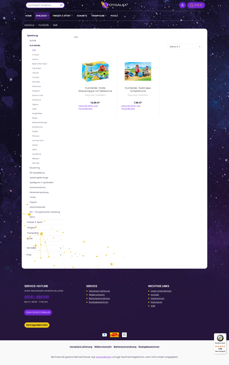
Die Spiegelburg (37, 172)
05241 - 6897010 (36, 297)
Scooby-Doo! (38, 140)
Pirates (35, 131)
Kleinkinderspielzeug (39, 192)
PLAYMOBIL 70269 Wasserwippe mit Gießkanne (95, 90)
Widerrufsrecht (97, 294)
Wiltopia (35, 158)
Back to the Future (39, 64)
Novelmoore (37, 127)
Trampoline (33, 233)
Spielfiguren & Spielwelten (42, 182)
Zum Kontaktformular (38, 312)
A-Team (35, 55)
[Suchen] (61, 5)
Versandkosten (103, 356)
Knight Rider (37, 113)
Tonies (33, 197)
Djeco (32, 217)
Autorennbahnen (38, 187)
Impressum (156, 302)
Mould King (35, 167)
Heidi (34, 109)
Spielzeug (32, 35)
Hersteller (31, 247)
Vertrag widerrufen (37, 325)
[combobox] (42, 5)
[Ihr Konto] (182, 5)
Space (35, 145)
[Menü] (224, 334)
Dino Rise (36, 82)
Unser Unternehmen (161, 291)
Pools (30, 238)
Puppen (33, 202)
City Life (35, 73)
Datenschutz (157, 298)
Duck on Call (37, 95)
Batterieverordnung (99, 298)
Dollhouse (36, 86)
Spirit (34, 149)
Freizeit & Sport (35, 222)
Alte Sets (35, 163)
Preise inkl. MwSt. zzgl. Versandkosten (88, 107)
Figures (35, 104)
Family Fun (36, 100)
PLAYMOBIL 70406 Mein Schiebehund (138, 90)
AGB (153, 305)
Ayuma (35, 59)
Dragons (36, 91)
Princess (35, 136)
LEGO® (33, 40)
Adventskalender (37, 207)
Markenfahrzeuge (39, 122)
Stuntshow (36, 154)
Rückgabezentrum (98, 302)
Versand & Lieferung (99, 291)
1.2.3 (34, 50)
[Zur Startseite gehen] (114, 5)
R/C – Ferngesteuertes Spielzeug (45, 212)
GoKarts (31, 227)
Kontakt (155, 294)
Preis (29, 254)
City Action (36, 68)
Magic (35, 118)
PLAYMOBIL (35, 45)
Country (35, 77)
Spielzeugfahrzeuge (39, 177)
